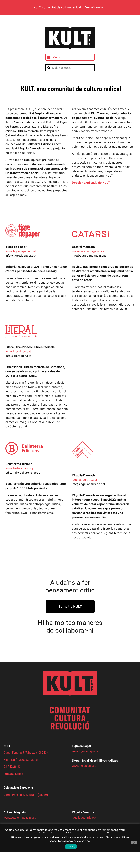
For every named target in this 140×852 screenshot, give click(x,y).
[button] (70, 57)
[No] (134, 842)
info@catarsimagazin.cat (89, 255)
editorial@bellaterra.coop (22, 472)
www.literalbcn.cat (18, 351)
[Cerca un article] (70, 67)
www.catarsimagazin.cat (20, 817)
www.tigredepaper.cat (86, 751)
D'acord (71, 846)
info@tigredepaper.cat (20, 255)
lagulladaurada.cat (84, 479)
